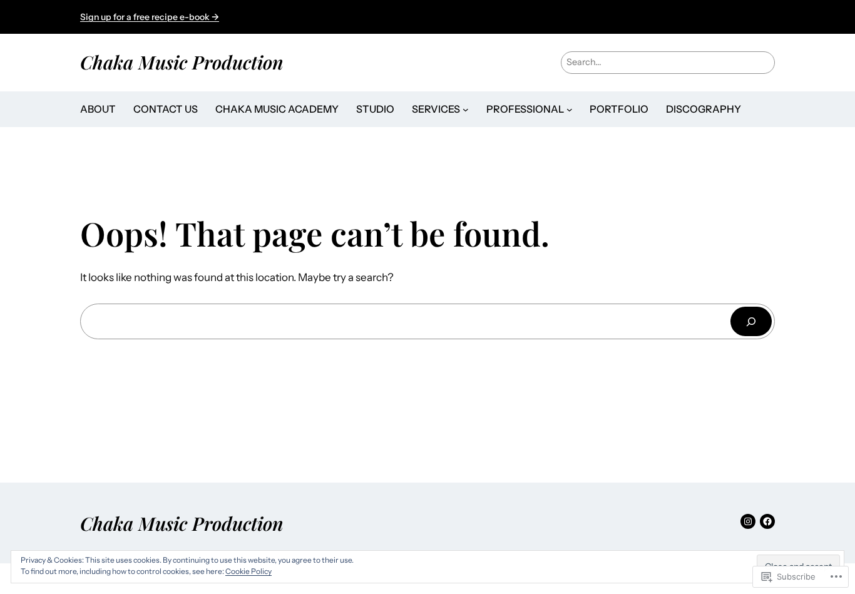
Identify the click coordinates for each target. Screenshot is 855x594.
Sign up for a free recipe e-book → (149, 17)
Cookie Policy (248, 571)
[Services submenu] (466, 109)
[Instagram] (747, 521)
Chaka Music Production (182, 61)
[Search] (751, 321)
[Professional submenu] (569, 109)
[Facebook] (767, 521)
